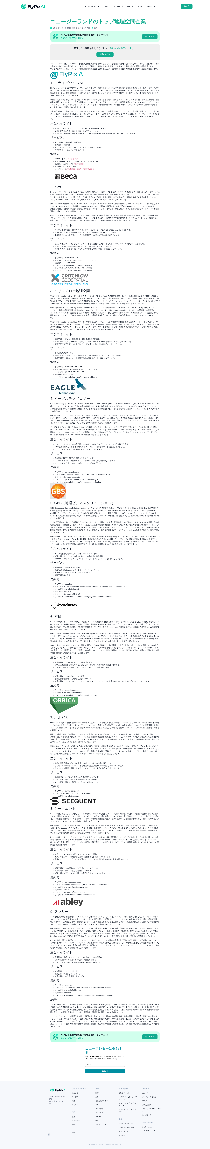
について (117, 6)
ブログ (139, 6)
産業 (128, 6)
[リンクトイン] (49, 1134)
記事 (95, 28)
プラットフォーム (90, 6)
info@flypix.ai (78, 164)
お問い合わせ (151, 6)
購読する (105, 1071)
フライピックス (72, 159)
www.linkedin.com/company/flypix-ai (80, 169)
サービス (107, 6)
